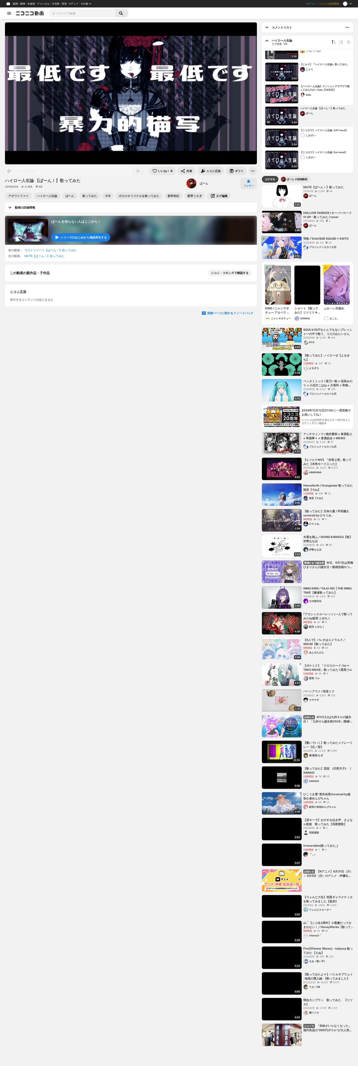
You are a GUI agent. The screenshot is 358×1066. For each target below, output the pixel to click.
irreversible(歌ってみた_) (320, 845)
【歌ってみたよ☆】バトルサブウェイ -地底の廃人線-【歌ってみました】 (328, 976)
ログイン (311, 3)
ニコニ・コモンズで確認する (230, 272)
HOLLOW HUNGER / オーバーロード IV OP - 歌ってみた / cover (327, 215)
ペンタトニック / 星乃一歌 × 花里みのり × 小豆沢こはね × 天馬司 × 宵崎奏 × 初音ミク (327, 383)
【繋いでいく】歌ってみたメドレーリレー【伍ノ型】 (328, 745)
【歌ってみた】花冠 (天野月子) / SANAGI (328, 770)
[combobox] (82, 13)
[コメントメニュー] (347, 27)
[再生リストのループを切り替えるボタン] (348, 42)
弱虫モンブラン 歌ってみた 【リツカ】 (328, 1002)
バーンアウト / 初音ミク (319, 691)
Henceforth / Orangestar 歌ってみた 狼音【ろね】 (328, 487)
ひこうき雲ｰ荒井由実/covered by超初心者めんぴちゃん (327, 796)
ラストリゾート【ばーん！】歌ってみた (50, 250)
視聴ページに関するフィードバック (230, 422)
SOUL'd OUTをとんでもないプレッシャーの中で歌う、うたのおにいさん (327, 331)
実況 (64, 3)
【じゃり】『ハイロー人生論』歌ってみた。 (325, 64)
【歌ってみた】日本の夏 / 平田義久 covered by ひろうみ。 (326, 513)
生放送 (31, 3)
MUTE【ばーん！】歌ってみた (44, 256)
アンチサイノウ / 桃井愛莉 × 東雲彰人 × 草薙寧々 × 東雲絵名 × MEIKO (327, 436)
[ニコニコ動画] (30, 13)
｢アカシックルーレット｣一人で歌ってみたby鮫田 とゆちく (328, 616)
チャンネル (43, 3)
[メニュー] (253, 171)
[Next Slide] (248, 382)
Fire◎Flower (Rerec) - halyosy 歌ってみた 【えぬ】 (328, 950)
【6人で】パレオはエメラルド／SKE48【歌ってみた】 (324, 642)
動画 (15, 3)
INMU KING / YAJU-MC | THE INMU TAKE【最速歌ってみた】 (327, 590)
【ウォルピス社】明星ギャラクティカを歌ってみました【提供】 (328, 899)
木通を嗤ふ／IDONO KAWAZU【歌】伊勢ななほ (327, 539)
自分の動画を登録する (33, 343)
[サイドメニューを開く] (9, 13)
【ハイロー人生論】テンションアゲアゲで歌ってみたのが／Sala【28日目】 (325, 88)
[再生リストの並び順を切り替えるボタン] (333, 42)
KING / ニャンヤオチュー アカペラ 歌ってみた (277, 310)
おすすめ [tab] (270, 179)
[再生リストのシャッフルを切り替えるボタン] (341, 42)
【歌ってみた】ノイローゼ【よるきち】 (326, 357)
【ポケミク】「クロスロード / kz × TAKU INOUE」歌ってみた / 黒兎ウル (327, 667)
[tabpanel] (307, 615)
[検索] (121, 13)
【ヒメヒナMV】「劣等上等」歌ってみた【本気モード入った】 (327, 462)
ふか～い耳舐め (334, 308)
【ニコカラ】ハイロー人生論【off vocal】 (324, 130)
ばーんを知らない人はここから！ (76, 221)
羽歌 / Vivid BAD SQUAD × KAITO (326, 238)
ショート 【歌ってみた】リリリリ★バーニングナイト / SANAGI (306, 310)
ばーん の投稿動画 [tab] (297, 179)
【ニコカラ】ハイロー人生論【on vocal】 (323, 152)
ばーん (204, 183)
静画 (22, 3)
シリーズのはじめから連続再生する (83, 237)
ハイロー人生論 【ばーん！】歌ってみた (322, 108)
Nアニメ (73, 3)
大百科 (55, 3)
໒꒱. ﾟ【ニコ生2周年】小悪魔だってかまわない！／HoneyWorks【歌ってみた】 (327, 925)
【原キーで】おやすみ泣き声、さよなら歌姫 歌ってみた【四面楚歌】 (328, 822)
